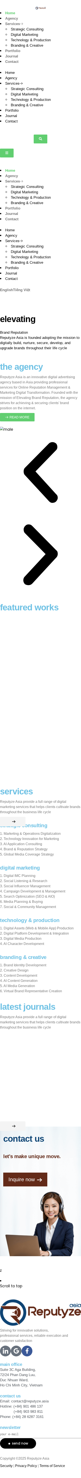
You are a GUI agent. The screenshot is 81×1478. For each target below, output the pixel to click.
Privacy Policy (26, 1466)
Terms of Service (52, 1466)
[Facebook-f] (27, 1351)
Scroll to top (11, 1286)
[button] (40, 139)
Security (6, 1466)
